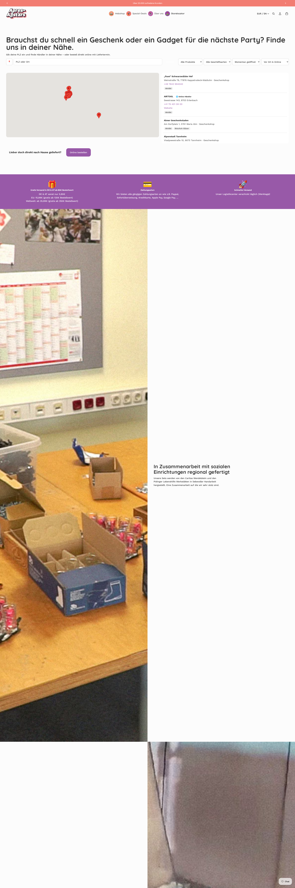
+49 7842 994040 (173, 84)
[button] (69, 89)
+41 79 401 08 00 (173, 104)
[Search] (273, 13)
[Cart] (286, 13)
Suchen (170, 62)
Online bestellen (78, 152)
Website (168, 108)
